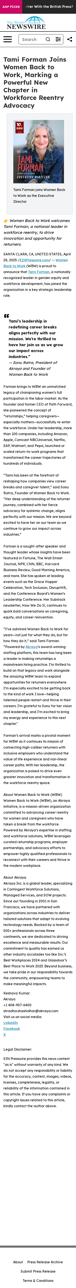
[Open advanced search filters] (58, 39)
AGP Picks (11, 7)
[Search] (48, 39)
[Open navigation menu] (7, 39)
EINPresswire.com (34, 260)
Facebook (11, 1029)
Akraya (32, 647)
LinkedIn (10, 1023)
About (18, 1262)
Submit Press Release (38, 1271)
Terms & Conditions (38, 1280)
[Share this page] (70, 39)
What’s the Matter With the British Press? (37, 7)
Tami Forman (38, 272)
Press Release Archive (45, 1262)
